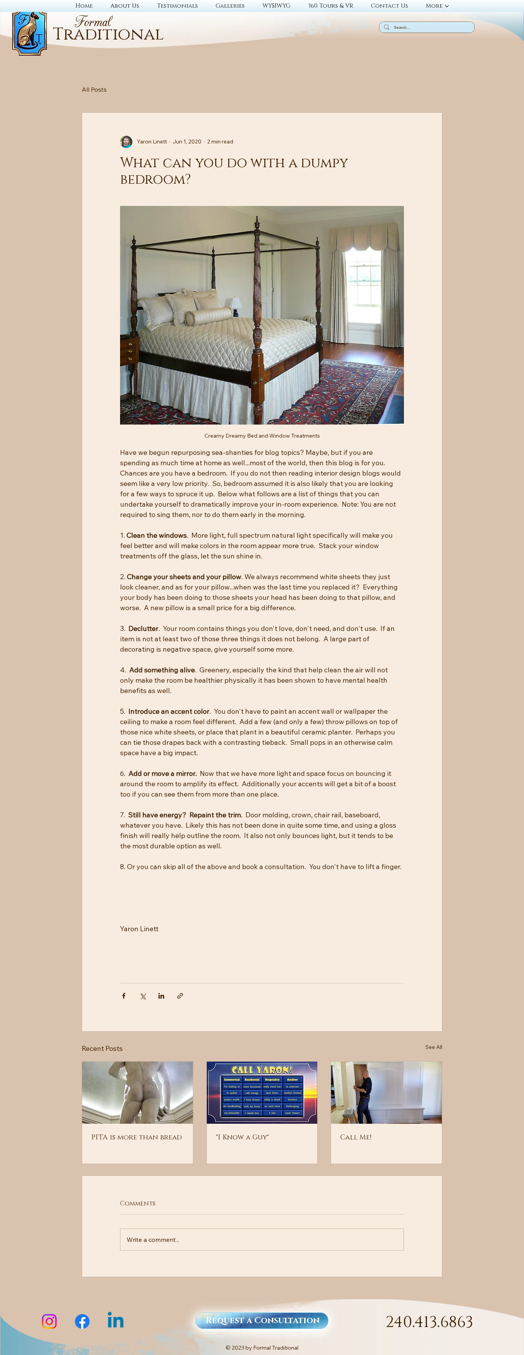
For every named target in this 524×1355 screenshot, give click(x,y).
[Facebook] (82, 1321)
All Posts (94, 89)
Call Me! (355, 1137)
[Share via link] (180, 995)
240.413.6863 (429, 1322)
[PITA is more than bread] (137, 1093)
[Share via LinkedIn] (161, 995)
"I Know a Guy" (242, 1137)
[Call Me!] (386, 1093)
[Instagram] (49, 1321)
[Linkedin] (115, 1321)
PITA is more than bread (136, 1137)
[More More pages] (447, 6)
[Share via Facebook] (123, 995)
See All (433, 1047)
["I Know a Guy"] (262, 1093)
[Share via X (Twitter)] (142, 995)
